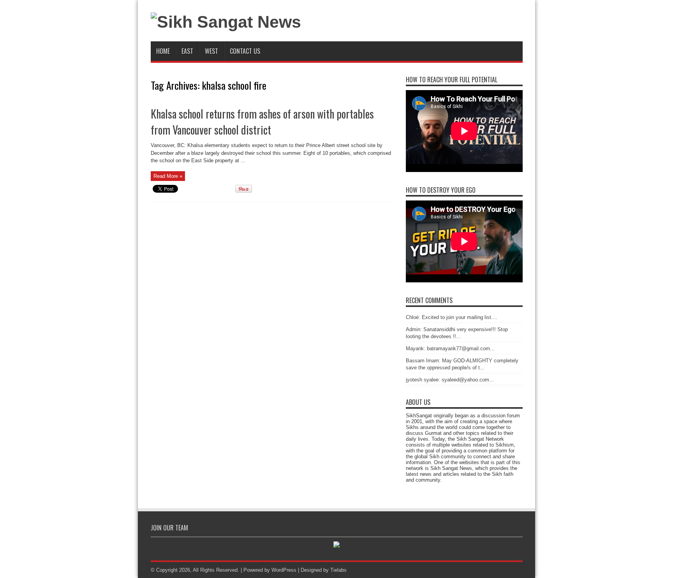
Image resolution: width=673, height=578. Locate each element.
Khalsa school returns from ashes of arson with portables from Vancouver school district (262, 122)
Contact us (245, 51)
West (211, 51)
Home (163, 51)
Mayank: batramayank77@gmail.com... (450, 348)
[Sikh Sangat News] (226, 21)
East (187, 51)
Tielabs (338, 570)
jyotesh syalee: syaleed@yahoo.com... (450, 380)
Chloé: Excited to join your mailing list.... (451, 317)
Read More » (167, 176)
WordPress (283, 570)
